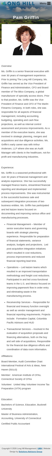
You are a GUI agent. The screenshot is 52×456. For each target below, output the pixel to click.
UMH (40, 448)
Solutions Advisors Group (30, 452)
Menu (43, 3)
